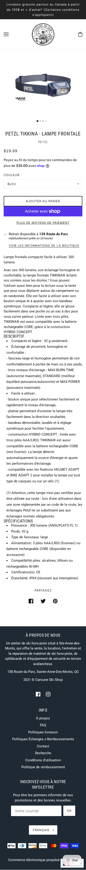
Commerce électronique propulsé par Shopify (43, 860)
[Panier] (80, 34)
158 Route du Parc (53, 234)
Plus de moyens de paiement (43, 222)
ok (69, 810)
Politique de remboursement (43, 767)
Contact (43, 746)
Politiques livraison (43, 732)
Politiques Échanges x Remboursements (43, 739)
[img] (38, 694)
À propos (43, 718)
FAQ (43, 725)
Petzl (43, 142)
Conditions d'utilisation (43, 760)
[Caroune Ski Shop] (43, 34)
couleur (11, 175)
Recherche (43, 753)
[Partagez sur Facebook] (31, 601)
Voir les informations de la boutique (44, 245)
